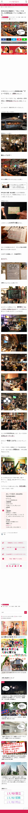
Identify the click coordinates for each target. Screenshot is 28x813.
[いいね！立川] (14, 2)
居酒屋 (22, 17)
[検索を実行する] (25, 612)
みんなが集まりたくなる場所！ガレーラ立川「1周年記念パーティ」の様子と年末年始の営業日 (17, 186)
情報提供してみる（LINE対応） (16, 542)
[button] (3, 39)
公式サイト (9, 525)
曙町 (25, 17)
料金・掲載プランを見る (16, 558)
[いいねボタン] (2, 534)
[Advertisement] (14, 71)
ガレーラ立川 (12, 17)
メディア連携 (18, 17)
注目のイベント (5, 17)
